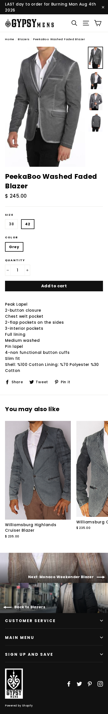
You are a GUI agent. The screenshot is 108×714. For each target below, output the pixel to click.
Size (9, 215)
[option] (45, 107)
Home (9, 39)
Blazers (23, 39)
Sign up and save (29, 654)
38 (11, 224)
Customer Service (30, 620)
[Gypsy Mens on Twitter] (79, 684)
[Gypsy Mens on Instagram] (100, 684)
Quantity (15, 260)
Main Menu (19, 637)
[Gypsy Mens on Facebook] (69, 684)
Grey (14, 246)
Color (11, 237)
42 (27, 224)
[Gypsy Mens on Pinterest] (89, 684)
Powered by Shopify (19, 705)
